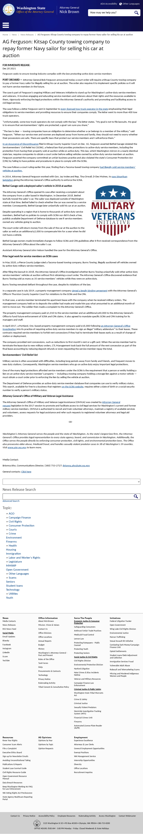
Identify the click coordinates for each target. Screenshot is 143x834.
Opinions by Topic (45, 745)
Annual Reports (44, 641)
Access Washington (107, 816)
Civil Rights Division (82, 661)
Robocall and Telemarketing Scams (125, 670)
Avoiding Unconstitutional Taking (17, 760)
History (41, 649)
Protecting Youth (81, 649)
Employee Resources (66, 816)
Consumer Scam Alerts (12, 745)
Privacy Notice (44, 679)
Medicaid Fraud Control (84, 635)
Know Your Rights (10, 741)
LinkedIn (6, 653)
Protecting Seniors (82, 653)
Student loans (14, 585)
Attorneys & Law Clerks (84, 745)
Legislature (15, 561)
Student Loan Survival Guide (15, 768)
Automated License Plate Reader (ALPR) (88, 727)
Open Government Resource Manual (15, 777)
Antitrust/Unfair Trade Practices (87, 631)
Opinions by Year (45, 741)
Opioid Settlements (118, 651)
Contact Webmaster (127, 816)
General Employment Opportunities (89, 749)
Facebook (7, 645)
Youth (9, 597)
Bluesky (6, 641)
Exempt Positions (81, 753)
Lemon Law (79, 639)
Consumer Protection (21, 525)
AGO (11, 513)
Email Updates (9, 637)
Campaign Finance (20, 517)
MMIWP (11, 565)
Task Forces (43, 663)
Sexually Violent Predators (85, 707)
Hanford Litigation (81, 669)
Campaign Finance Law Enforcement (84, 684)
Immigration (13, 553)
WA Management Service (85, 756)
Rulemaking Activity (46, 683)
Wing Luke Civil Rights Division (123, 629)
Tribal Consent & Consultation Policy (53, 687)
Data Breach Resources (12, 783)
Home (5, 35)
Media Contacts (9, 621)
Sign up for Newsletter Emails (15, 756)
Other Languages (131, 4)
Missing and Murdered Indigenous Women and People (124, 675)
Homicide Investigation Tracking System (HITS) (87, 712)
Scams (12, 577)
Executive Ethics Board (12, 753)
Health (13, 545)
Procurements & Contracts (49, 671)
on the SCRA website (72, 387)
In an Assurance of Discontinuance (21, 144)
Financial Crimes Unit (83, 718)
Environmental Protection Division (88, 665)
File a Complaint (10, 749)
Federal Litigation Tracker (120, 621)
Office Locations (45, 637)
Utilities (13, 593)
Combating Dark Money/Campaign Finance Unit (124, 646)
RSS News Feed (9, 629)
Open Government (17, 569)
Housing (11, 549)
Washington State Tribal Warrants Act (88, 694)
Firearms (11, 541)
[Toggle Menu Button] (6, 25)
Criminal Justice (81, 703)
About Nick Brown (46, 621)
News (14, 35)
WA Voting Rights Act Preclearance (17, 793)
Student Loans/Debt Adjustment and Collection (123, 656)
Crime (12, 533)
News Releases (27, 35)
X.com (5, 657)
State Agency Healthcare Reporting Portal (17, 798)
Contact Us (43, 629)
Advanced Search (11, 501)
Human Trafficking (117, 637)
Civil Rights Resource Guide (14, 772)
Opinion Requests (45, 749)
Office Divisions (44, 633)
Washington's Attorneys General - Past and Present (52, 654)
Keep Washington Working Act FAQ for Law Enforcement (17, 788)
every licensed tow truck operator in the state (84, 109)
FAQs (40, 667)
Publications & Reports (12, 764)
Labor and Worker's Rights (24, 557)
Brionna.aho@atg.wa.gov (76, 465)
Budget (41, 645)
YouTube (6, 661)
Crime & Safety (80, 699)
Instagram (7, 649)
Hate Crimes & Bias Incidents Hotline (86, 674)
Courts (13, 529)
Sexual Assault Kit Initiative (121, 641)
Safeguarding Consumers (84, 627)
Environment (14, 537)
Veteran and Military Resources (87, 679)
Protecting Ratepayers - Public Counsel (87, 644)
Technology (13, 589)
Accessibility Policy (46, 816)
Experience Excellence (83, 741)
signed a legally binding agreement (89, 291)
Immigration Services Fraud (121, 662)
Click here (26, 472)
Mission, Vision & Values (48, 625)
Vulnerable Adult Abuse (120, 666)
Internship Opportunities (84, 760)
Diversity (77, 764)
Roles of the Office (46, 659)
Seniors (10, 581)
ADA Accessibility (108, 4)
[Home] (9, 9)
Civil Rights (15, 521)
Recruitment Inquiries (83, 772)
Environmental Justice (119, 633)
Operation (7, 514)
